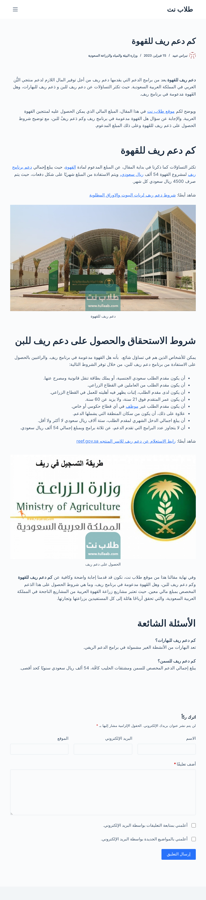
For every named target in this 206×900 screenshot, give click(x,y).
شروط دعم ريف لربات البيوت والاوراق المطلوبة (132, 195)
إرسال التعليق (178, 854)
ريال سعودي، (132, 174)
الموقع (62, 738)
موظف (132, 406)
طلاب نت (180, 9)
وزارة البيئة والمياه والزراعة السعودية (113, 55)
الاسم (191, 738)
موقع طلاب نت (161, 111)
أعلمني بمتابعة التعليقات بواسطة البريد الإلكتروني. (145, 825)
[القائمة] (15, 9)
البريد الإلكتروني (118, 738)
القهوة (70, 167)
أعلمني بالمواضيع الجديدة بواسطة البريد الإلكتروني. (144, 838)
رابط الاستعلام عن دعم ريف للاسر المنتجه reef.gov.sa (126, 441)
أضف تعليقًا (185, 764)
